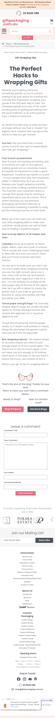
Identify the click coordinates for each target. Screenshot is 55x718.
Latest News (27, 604)
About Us (27, 598)
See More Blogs (38, 409)
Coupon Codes (27, 585)
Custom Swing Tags (27, 642)
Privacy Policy (27, 569)
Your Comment (10, 440)
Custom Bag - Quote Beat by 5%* (27, 645)
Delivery (27, 582)
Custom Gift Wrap (27, 632)
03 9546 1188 (31, 13)
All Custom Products (27, 648)
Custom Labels (27, 626)
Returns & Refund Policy (27, 572)
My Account (27, 557)
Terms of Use (27, 566)
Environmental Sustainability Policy (27, 578)
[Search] (50, 31)
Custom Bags (27, 620)
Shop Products (13, 409)
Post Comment (25, 493)
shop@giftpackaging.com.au (28, 689)
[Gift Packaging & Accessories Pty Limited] (18, 22)
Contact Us (27, 594)
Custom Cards (27, 639)
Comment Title (10, 430)
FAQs (27, 601)
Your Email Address (12, 482)
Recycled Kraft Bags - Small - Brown (25, 704)
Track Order (27, 560)
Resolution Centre (27, 563)
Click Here (31, 7)
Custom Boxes (27, 623)
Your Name (9, 473)
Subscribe (44, 540)
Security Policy (27, 575)
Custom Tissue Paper (27, 635)
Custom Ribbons (27, 629)
